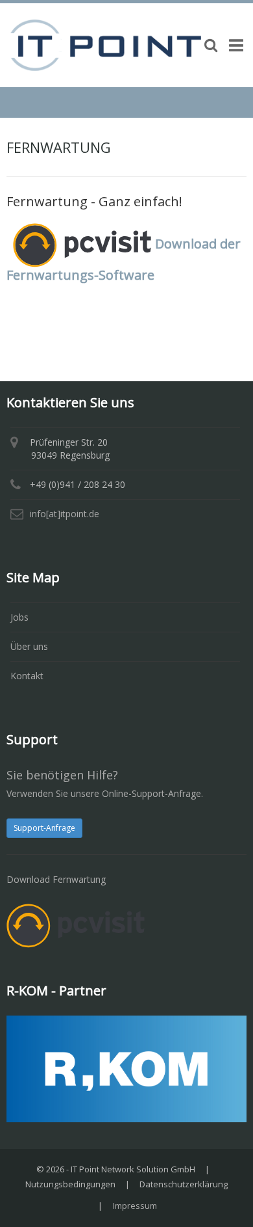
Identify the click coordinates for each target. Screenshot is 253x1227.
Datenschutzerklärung (183, 1184)
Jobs (19, 617)
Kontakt (26, 675)
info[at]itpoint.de (64, 513)
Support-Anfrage (44, 827)
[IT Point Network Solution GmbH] (105, 44)
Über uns (29, 646)
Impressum (135, 1205)
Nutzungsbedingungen (70, 1184)
